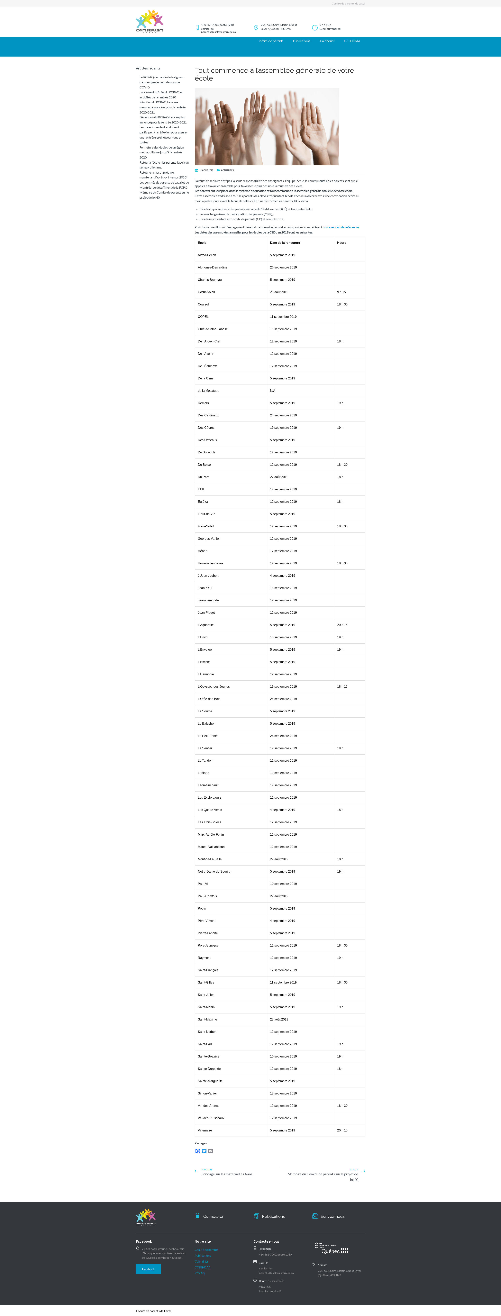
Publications (301, 41)
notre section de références (341, 227)
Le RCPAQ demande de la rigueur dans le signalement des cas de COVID (162, 82)
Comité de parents (270, 41)
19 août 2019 (206, 170)
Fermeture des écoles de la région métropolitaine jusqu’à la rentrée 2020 (162, 152)
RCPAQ (200, 1273)
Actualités (227, 170)
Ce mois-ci (213, 1216)
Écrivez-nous (333, 1216)
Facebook (148, 1269)
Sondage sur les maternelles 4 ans (227, 1174)
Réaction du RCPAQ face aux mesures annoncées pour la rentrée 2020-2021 (163, 107)
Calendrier (327, 41)
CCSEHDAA (352, 41)
